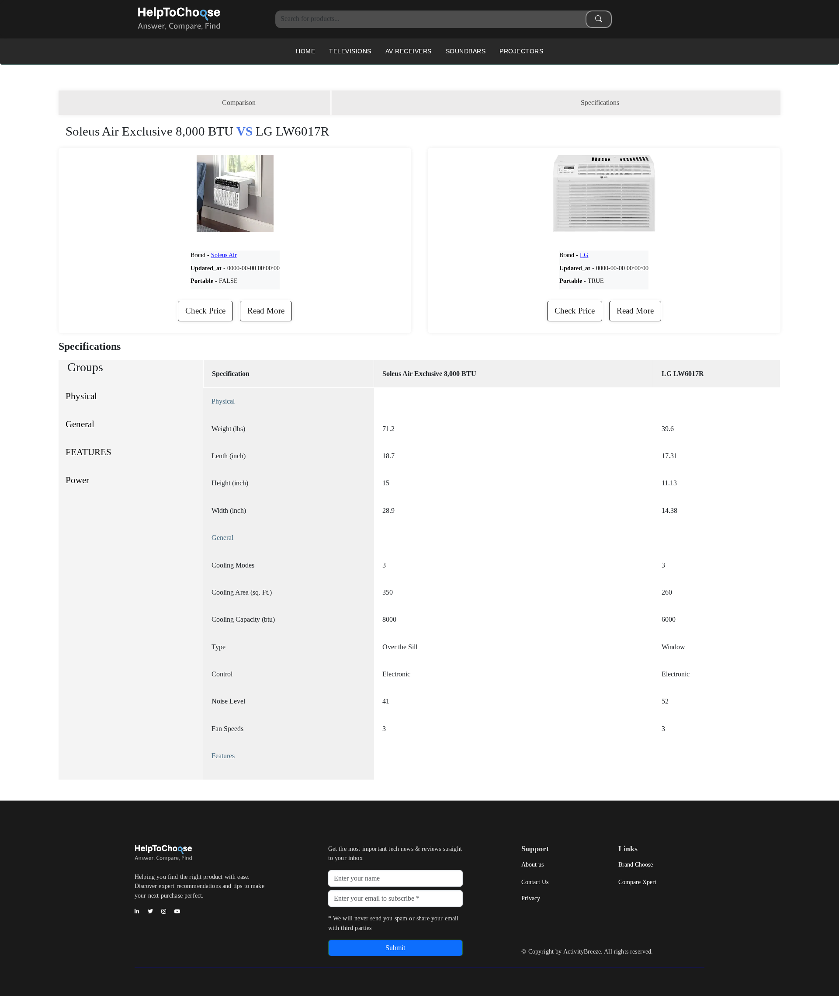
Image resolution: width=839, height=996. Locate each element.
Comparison (239, 102)
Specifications (600, 102)
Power (77, 480)
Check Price (205, 310)
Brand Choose (635, 864)
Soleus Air (224, 254)
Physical (81, 396)
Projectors (521, 51)
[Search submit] (599, 19)
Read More (265, 310)
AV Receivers (408, 51)
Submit (395, 947)
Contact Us (534, 881)
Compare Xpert (637, 881)
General (80, 424)
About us (532, 864)
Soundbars (466, 51)
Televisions (350, 51)
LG (584, 254)
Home (305, 51)
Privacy (530, 898)
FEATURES (88, 452)
